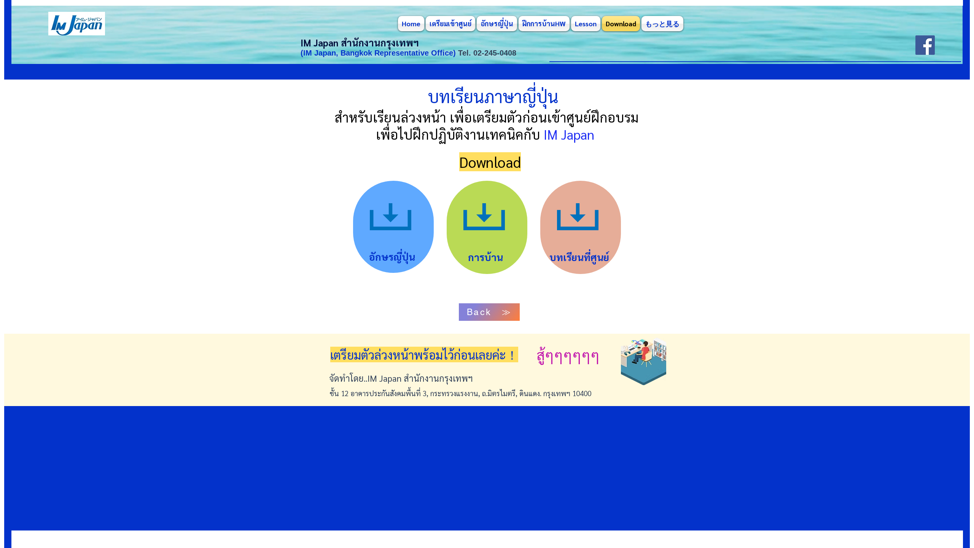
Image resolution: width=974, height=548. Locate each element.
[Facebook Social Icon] (925, 45)
